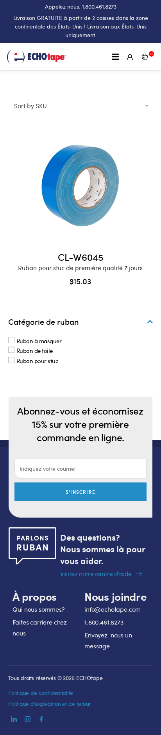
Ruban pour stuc (37, 360)
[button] (115, 57)
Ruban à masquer (39, 340)
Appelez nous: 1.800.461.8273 (80, 6)
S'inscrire (80, 492)
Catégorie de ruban (43, 321)
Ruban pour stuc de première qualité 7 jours (80, 267)
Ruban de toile (34, 350)
